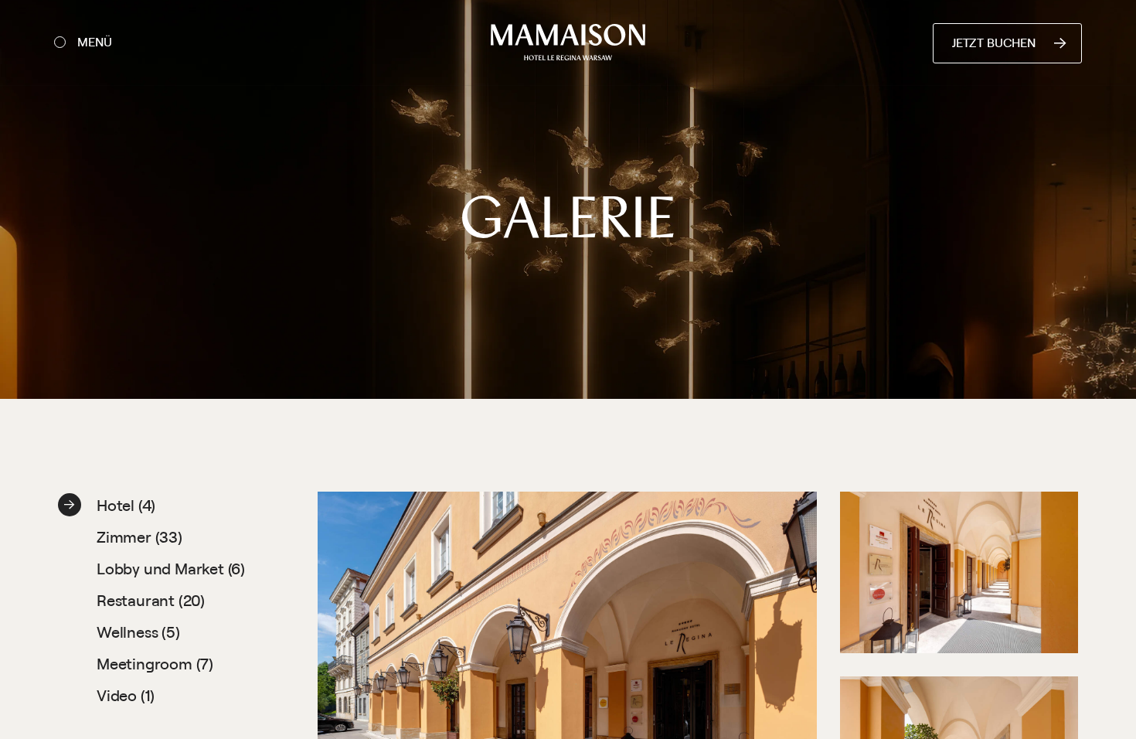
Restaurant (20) (151, 600)
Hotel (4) (126, 505)
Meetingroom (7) (155, 663)
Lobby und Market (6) (171, 568)
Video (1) (126, 695)
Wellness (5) (138, 632)
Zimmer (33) (139, 537)
